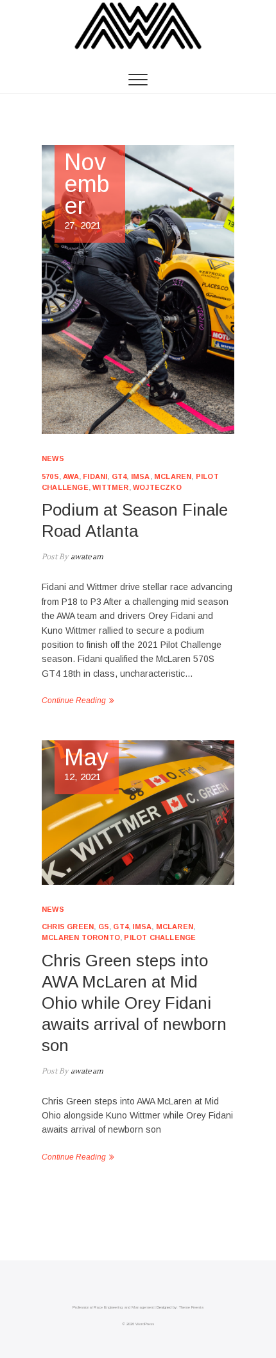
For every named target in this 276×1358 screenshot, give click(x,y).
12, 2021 (86, 764)
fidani (95, 476)
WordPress (144, 1324)
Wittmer (110, 487)
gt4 (119, 476)
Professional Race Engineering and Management (113, 1307)
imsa (140, 476)
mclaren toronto (81, 937)
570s (50, 476)
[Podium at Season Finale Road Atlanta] (138, 289)
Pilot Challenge (160, 937)
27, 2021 (87, 191)
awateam (85, 557)
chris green (68, 926)
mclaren (172, 476)
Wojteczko (157, 487)
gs (103, 926)
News (53, 458)
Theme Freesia (191, 1307)
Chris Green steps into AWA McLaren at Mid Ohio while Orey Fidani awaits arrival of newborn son (134, 1003)
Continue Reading (74, 700)
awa (71, 476)
